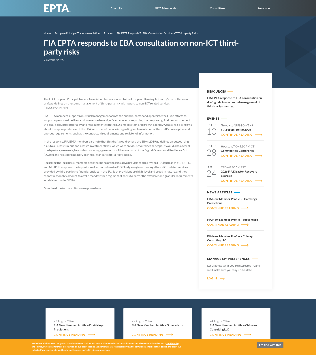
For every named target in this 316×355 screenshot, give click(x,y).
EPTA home (57, 8)
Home (47, 33)
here (98, 188)
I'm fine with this (270, 345)
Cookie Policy (172, 343)
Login (212, 278)
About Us (116, 8)
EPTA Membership (166, 8)
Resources (263, 8)
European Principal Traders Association (77, 33)
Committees (217, 8)
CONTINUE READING (237, 134)
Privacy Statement (45, 346)
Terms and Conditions (145, 346)
